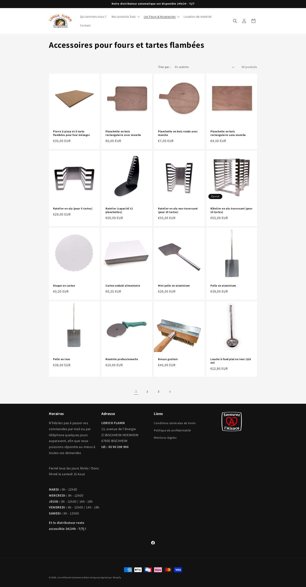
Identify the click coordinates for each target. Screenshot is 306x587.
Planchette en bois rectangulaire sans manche (228, 133)
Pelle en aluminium (223, 285)
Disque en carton (64, 285)
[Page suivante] (169, 391)
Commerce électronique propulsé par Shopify (96, 577)
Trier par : (164, 67)
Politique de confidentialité (172, 430)
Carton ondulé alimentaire (123, 285)
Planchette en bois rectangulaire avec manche (123, 133)
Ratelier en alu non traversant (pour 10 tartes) (178, 210)
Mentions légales (165, 437)
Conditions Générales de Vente (174, 423)
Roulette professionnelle (122, 359)
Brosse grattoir (168, 359)
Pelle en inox (61, 359)
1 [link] (136, 391)
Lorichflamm (64, 577)
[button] (125, 16)
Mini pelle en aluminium (174, 285)
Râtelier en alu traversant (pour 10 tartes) (231, 210)
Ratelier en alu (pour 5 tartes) (72, 208)
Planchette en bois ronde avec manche (178, 133)
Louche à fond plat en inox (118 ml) (230, 361)
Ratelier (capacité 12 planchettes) (119, 210)
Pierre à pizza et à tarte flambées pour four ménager (71, 133)
